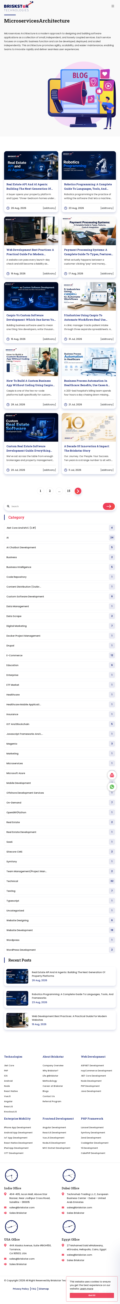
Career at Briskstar (53, 1086)
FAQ (33, 1289)
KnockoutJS (10, 1111)
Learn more (86, 1288)
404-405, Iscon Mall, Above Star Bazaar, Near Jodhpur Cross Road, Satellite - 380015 (29, 1198)
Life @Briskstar (50, 1075)
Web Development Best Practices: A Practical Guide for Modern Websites (69, 1018)
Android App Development (18, 1132)
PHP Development (90, 1086)
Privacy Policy (21, 1289)
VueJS (7, 1096)
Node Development (91, 1080)
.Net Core (9, 1065)
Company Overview (53, 1065)
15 (68, 491)
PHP (6, 1070)
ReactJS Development (54, 1132)
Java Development (91, 1091)
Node (7, 1086)
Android (8, 1080)
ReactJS (8, 1106)
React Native (11, 1091)
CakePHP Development (93, 1153)
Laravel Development (92, 1127)
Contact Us (49, 1096)
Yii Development (89, 1148)
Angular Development (54, 1127)
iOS (5, 1075)
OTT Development (13, 1153)
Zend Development (91, 1137)
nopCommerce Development (96, 1070)
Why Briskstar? (50, 1070)
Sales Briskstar (18, 1213)
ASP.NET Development (92, 1065)
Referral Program (52, 1101)
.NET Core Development (93, 1075)
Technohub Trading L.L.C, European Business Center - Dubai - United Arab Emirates (87, 1198)
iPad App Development (16, 1148)
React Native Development (18, 1142)
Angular (8, 1101)
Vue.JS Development (53, 1137)
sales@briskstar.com (22, 1207)
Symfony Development (93, 1132)
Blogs (46, 1091)
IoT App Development (15, 1137)
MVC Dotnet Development (56, 1148)
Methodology (50, 1080)
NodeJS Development (54, 1142)
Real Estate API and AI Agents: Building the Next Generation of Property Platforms (68, 974)
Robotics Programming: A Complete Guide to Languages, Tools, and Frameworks (72, 996)
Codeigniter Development (94, 1142)
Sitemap (44, 1289)
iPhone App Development (17, 1127)
